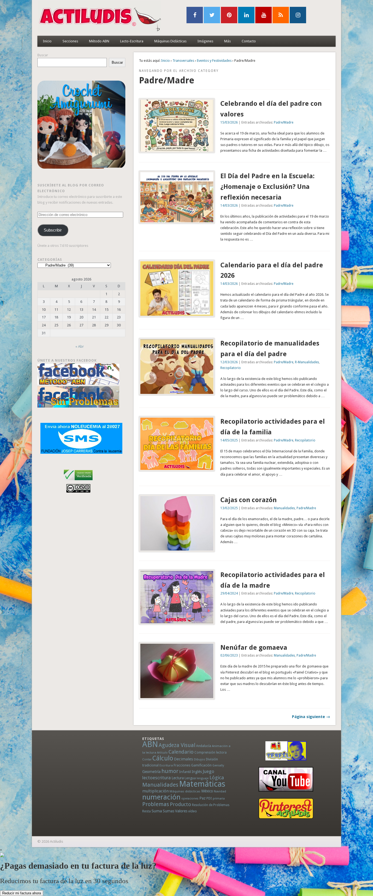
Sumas (168, 811)
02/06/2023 (229, 655)
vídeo (192, 811)
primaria (219, 798)
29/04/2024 (229, 593)
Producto (180, 804)
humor (169, 771)
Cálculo (162, 758)
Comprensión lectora (210, 752)
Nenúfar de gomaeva (253, 647)
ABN (150, 744)
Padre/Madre (283, 122)
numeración (161, 797)
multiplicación (155, 791)
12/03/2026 (229, 362)
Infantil (185, 771)
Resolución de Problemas (210, 805)
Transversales (183, 60)
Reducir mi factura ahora (21, 893)
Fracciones (182, 765)
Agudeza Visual (177, 745)
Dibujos (199, 759)
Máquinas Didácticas (170, 41)
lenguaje (203, 778)
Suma (157, 811)
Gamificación (201, 765)
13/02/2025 (229, 508)
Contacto (249, 41)
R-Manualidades (307, 362)
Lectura (177, 778)
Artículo (162, 752)
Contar (147, 759)
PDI (209, 798)
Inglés (197, 771)
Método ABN (99, 41)
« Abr (79, 346)
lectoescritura (156, 777)
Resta (146, 811)
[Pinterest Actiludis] (286, 808)
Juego (208, 771)
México (207, 791)
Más (227, 41)
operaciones (190, 798)
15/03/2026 (229, 122)
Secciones (70, 41)
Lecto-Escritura (131, 41)
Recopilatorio (230, 368)
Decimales (183, 759)
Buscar (42, 55)
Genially (218, 765)
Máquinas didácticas (185, 791)
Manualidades (284, 508)
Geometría (151, 771)
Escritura (166, 765)
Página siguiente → (311, 716)
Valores (181, 811)
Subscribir (53, 230)
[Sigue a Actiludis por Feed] (281, 15)
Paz (202, 798)
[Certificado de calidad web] (78, 481)
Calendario (181, 752)
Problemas (155, 804)
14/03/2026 (229, 205)
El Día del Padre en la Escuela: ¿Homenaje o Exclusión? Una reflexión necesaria (267, 186)
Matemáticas (202, 784)
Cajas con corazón (248, 500)
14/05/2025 (229, 440)
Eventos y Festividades (214, 60)
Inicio (47, 41)
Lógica (216, 777)
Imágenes (205, 41)
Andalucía (203, 746)
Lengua (190, 778)
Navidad (220, 791)
